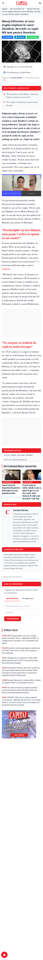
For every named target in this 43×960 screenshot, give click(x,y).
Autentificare (12, 598)
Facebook (9, 37)
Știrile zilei (11, 630)
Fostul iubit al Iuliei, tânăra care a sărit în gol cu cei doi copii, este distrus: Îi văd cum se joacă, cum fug (31, 492)
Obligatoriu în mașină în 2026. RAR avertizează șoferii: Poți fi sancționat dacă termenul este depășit (20, 660)
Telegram (21, 37)
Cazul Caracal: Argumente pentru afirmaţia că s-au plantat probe (11, 489)
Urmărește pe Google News (19, 72)
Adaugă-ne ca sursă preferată (19, 66)
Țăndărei (29, 455)
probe (22, 455)
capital (13, 455)
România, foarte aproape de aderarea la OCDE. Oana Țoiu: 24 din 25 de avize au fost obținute (21, 650)
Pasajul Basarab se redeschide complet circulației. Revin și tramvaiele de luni (21, 681)
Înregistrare (27, 598)
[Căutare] (40, 3)
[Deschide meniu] (3, 3)
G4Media (6, 268)
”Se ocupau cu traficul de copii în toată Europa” (21, 103)
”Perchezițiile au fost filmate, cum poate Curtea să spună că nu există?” (22, 95)
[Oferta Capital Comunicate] (21, 724)
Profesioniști (8, 482)
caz (18, 455)
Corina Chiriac (16, 78)
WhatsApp (33, 37)
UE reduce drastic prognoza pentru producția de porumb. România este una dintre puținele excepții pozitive (20, 690)
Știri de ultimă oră (20, 460)
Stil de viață (28, 482)
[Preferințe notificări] (4, 955)
